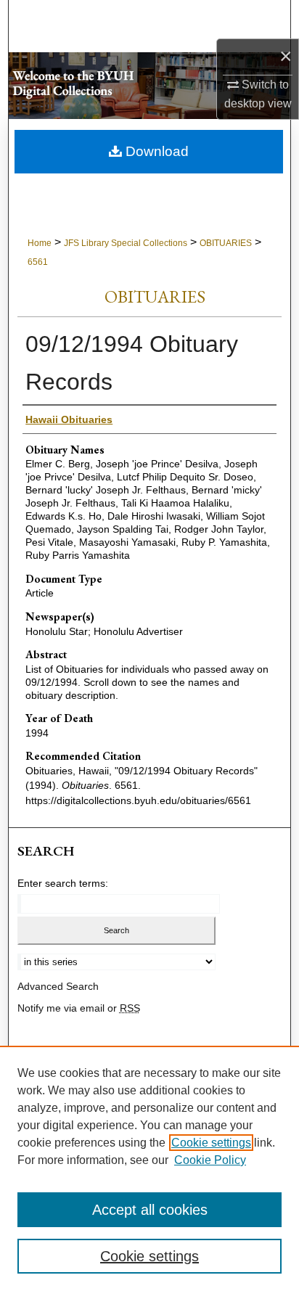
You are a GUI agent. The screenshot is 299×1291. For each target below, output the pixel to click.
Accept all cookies (150, 1210)
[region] (149, 1168)
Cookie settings (211, 1142)
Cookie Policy (210, 1160)
